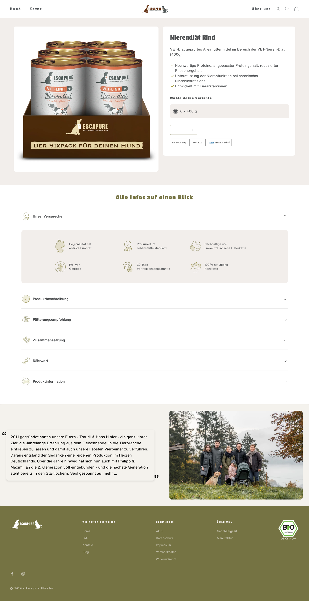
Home (86, 531)
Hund (15, 9)
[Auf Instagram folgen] (23, 574)
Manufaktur (225, 538)
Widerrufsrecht (166, 559)
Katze (36, 9)
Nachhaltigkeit (227, 531)
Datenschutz (164, 538)
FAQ (85, 538)
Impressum (163, 545)
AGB (159, 531)
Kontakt (87, 545)
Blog (85, 551)
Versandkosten (166, 551)
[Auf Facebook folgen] (12, 574)
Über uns (261, 9)
